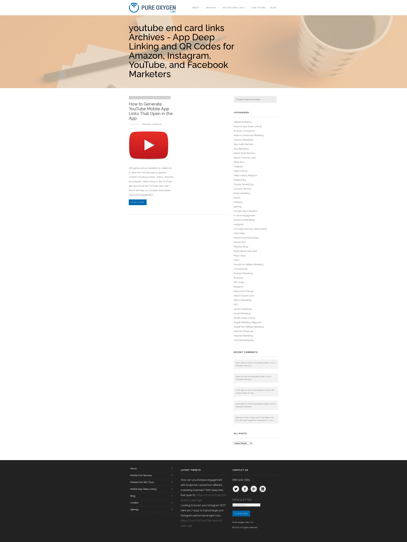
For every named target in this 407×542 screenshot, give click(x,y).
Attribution (239, 162)
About (195, 8)
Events (237, 197)
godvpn (239, 417)
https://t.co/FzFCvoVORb (196, 520)
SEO (236, 304)
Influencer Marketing (244, 220)
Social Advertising (243, 309)
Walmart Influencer (243, 331)
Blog (273, 8)
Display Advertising (162, 97)
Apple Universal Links (245, 157)
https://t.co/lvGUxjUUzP (211, 495)
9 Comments (157, 124)
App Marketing (241, 148)
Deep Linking (135, 97)
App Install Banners (243, 144)
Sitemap (134, 509)
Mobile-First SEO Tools (142, 482)
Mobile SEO (240, 242)
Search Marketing (242, 300)
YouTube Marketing (243, 340)
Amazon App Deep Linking (247, 126)
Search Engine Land (244, 295)
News (236, 260)
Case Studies (258, 8)
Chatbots (238, 166)
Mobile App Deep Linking (143, 489)
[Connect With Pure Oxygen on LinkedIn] (262, 489)
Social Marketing (242, 313)
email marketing (242, 193)
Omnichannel (240, 269)
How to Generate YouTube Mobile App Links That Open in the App (151, 111)
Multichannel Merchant (245, 251)
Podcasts (238, 278)
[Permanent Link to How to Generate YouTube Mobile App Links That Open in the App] (149, 161)
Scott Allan (146, 124)
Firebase (238, 202)
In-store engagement (244, 215)
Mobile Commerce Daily (246, 237)
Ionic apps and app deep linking (250, 229)
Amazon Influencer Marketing (249, 135)
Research (238, 286)
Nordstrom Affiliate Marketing (248, 264)
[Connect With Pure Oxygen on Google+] (254, 489)
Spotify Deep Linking (244, 318)
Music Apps (240, 255)
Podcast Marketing (243, 273)
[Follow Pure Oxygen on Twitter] (236, 489)
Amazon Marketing (243, 140)
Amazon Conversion (244, 131)
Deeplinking (148, 97)
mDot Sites (239, 233)
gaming (237, 206)
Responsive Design (243, 291)
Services (211, 8)
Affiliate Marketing (243, 122)
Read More (137, 202)
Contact (134, 502)
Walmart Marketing (243, 335)
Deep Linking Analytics (245, 175)
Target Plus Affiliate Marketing (249, 327)
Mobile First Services (141, 475)
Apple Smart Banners (244, 153)
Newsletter (242, 499)
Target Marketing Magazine (247, 322)
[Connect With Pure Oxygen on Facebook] (245, 489)
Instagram (239, 224)
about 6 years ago (191, 500)
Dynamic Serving (242, 189)
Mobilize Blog (241, 246)
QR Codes (239, 282)
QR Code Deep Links (233, 8)
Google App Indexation (246, 211)
